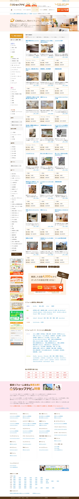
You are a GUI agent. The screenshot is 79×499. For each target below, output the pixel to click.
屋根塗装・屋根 (44, 310)
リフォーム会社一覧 (26, 9)
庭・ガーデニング (61, 310)
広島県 (31, 13)
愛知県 (58, 481)
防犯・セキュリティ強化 (38, 341)
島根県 (20, 484)
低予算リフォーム (61, 333)
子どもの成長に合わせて (47, 350)
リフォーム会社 (56, 448)
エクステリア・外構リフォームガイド (29, 425)
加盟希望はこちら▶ (65, 0)
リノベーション (36, 322)
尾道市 (58, 372)
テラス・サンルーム (47, 312)
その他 (42, 322)
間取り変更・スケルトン (38, 344)
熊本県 (31, 487)
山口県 (36, 484)
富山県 (20, 481)
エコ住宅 (64, 335)
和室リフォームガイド (13, 444)
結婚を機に (35, 351)
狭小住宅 (54, 333)
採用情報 (46, 497)
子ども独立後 (56, 350)
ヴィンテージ (63, 357)
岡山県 (25, 484)
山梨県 (36, 481)
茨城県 (14, 479)
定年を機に (62, 350)
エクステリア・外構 (52, 310)
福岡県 (14, 487)
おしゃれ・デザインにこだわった (40, 339)
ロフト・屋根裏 (36, 333)
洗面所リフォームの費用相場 (43, 423)
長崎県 (25, 487)
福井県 (31, 481)
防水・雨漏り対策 (36, 350)
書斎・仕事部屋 (61, 342)
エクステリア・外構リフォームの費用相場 (29, 423)
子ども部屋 (43, 346)
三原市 (50, 372)
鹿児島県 (47, 487)
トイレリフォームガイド (14, 425)
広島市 (29, 372)
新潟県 (14, 481)
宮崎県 (42, 487)
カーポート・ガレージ (61, 312)
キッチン (35, 306)
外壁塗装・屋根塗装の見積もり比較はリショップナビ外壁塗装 (19, 493)
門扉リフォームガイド (26, 449)
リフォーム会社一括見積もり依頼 (62, 10)
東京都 (42, 479)
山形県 (36, 477)
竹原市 (43, 372)
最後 (58, 266)
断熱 (58, 337)
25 (49, 266)
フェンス (35, 313)
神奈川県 (47, 479)
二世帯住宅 (52, 335)
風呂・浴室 (41, 306)
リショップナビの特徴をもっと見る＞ (62, 408)
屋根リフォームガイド (57, 417)
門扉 (39, 313)
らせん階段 (58, 335)
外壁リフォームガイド (26, 417)
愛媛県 (25, 486)
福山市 (65, 372)
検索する (16, 254)
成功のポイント (52, 9)
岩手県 (20, 477)
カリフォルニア (46, 361)
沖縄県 (53, 487)
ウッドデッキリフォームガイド (15, 438)
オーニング (43, 313)
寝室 (54, 346)
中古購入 (46, 341)
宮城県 (25, 477)
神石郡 (65, 377)
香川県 (20, 486)
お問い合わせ (13, 497)
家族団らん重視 (36, 348)
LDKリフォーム (36, 346)
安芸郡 (36, 377)
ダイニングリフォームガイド (43, 432)
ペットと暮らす (46, 335)
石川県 (25, 481)
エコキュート (53, 337)
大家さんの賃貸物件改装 (56, 339)
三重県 (14, 482)
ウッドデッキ (49, 313)
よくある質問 (18, 497)
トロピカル (43, 357)
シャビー (41, 359)
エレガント (52, 359)
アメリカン (56, 357)
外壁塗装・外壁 (36, 310)
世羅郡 (58, 377)
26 (51, 266)
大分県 (36, 487)
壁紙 (59, 346)
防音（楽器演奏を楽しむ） (50, 342)
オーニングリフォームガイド (43, 449)
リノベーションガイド (13, 432)
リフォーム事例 (35, 9)
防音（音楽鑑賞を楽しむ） (38, 342)
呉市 (36, 372)
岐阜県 (47, 481)
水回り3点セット (47, 344)
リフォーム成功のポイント (58, 449)
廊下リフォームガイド (42, 444)
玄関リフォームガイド (13, 455)
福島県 (42, 477)
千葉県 (36, 479)
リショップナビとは (17, 9)
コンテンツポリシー (40, 497)
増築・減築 (53, 348)
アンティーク (63, 359)
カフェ (52, 361)
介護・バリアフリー (37, 335)
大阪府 (31, 482)
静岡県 (52, 481)
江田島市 (28, 377)
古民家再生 (59, 348)
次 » (55, 266)
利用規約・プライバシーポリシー (31, 497)
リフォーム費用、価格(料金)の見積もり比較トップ (19, 13)
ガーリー (57, 359)
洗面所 (52, 306)
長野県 (42, 481)
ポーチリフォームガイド (14, 449)
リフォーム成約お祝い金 (14, 467)
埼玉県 (31, 479)
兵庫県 (36, 482)
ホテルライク (36, 359)
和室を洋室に (49, 346)
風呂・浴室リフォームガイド (43, 417)
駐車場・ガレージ (53, 341)
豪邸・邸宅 (48, 333)
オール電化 (47, 337)
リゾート (46, 359)
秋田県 (31, 477)
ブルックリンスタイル (37, 361)
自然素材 (35, 337)
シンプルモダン (36, 357)
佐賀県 (20, 487)
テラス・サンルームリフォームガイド (29, 438)
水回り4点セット (56, 344)
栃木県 (20, 479)
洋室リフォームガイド (42, 438)
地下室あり (43, 333)
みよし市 (34, 13)
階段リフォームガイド (57, 440)
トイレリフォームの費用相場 (14, 423)
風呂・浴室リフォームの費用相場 (44, 416)
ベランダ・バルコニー (37, 312)
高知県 (31, 486)
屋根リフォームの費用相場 (58, 416)
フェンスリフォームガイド (27, 444)
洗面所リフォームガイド (43, 425)
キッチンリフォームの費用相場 (15, 416)
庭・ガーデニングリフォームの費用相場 (60, 423)
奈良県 (42, 482)
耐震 (49, 339)
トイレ (47, 306)
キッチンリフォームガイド (14, 417)
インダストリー (49, 357)
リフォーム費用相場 (43, 9)
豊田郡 (50, 377)
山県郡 (43, 377)
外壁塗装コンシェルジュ (36, 493)
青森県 (14, 477)
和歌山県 (47, 482)
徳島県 (14, 486)
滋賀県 (20, 482)
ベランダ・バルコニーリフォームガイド (60, 429)
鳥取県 (14, 484)
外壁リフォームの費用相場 (27, 416)
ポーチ (54, 312)
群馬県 (25, 479)
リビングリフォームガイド (27, 432)
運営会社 (23, 497)
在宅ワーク (43, 348)
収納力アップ (40, 337)
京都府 (25, 482)
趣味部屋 (48, 348)
